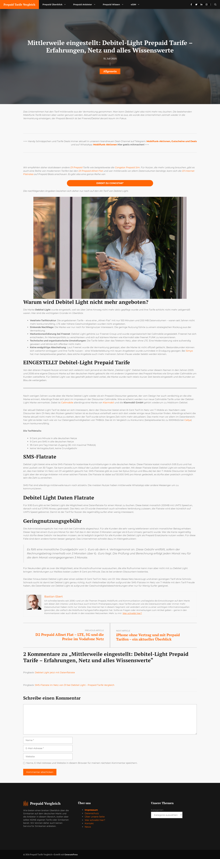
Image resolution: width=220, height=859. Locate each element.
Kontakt (89, 823)
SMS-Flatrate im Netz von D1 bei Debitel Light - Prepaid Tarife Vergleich (74, 685)
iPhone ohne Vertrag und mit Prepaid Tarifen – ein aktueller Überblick (148, 637)
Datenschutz (92, 813)
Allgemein (110, 71)
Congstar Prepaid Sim (127, 167)
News (88, 826)
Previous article (94, 630)
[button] (215, 4)
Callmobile (67, 402)
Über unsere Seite (95, 816)
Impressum (91, 809)
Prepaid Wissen (111, 4)
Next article (123, 630)
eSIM (133, 4)
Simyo (189, 350)
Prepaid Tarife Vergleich (19, 4)
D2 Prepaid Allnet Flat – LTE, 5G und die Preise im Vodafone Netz (69, 636)
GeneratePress (71, 854)
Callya (187, 420)
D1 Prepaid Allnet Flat (91, 170)
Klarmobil (108, 402)
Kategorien (157, 809)
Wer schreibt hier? (132, 613)
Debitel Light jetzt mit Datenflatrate (55, 672)
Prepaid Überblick (52, 4)
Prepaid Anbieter (82, 4)
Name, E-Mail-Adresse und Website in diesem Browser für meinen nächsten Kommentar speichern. (81, 762)
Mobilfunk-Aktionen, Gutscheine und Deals (172, 141)
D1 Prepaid (76, 167)
